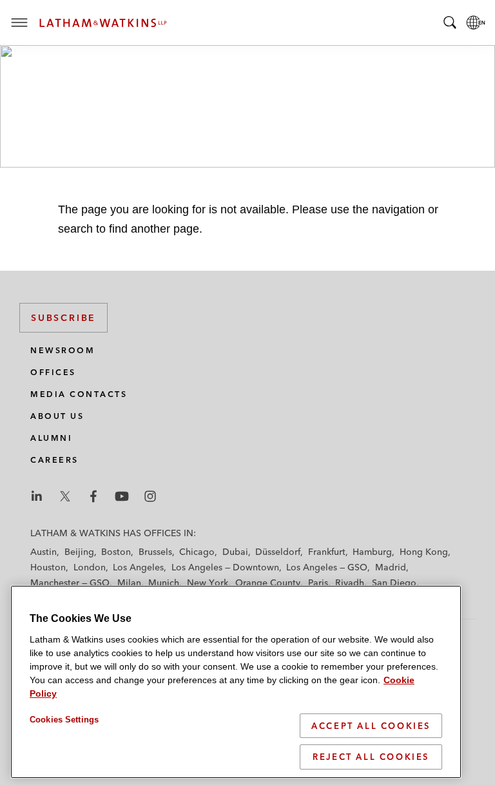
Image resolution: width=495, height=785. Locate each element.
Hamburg (372, 551)
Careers (54, 460)
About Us (57, 416)
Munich (163, 582)
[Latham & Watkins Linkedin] (36, 496)
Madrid (390, 567)
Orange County (267, 582)
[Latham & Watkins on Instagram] (150, 496)
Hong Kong (424, 551)
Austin (43, 551)
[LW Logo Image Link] (103, 23)
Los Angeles (138, 567)
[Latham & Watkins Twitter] (65, 496)
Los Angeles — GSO (326, 567)
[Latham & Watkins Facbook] (93, 496)
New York (207, 582)
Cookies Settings (64, 719)
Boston (116, 551)
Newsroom (62, 350)
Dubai (235, 551)
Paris (318, 582)
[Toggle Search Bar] (450, 22)
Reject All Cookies (371, 756)
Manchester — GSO (70, 582)
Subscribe (63, 318)
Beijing (79, 551)
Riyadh (349, 582)
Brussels (155, 551)
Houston (48, 567)
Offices (53, 372)
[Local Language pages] (476, 22)
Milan (129, 582)
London (89, 567)
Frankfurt (326, 551)
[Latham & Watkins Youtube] (121, 496)
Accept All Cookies (371, 726)
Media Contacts (78, 394)
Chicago (197, 551)
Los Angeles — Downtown (225, 567)
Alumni (51, 438)
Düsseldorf (277, 551)
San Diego (394, 582)
